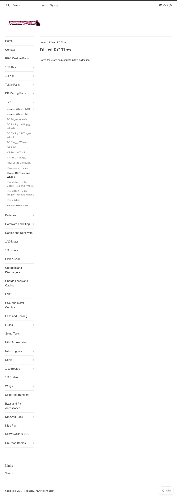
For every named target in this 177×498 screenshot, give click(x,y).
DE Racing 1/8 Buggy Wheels (18, 126)
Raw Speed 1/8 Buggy (19, 163)
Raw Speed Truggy (17, 168)
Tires (19, 102)
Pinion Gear (12, 259)
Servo (19, 359)
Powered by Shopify (44, 491)
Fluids (19, 324)
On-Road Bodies (19, 443)
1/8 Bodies (11, 377)
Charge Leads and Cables (16, 283)
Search (9, 473)
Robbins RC (28, 491)
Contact (10, 49)
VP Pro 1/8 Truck (16, 152)
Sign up (54, 5)
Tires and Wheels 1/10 (19, 109)
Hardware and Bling (19, 224)
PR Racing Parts (19, 93)
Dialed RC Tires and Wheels (18, 175)
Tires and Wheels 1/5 (16, 205)
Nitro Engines (19, 351)
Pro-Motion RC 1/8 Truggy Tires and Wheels (20, 193)
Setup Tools (12, 333)
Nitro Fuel (11, 425)
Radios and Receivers (18, 232)
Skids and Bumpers (17, 394)
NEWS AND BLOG (17, 434)
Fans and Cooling (16, 316)
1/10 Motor (11, 241)
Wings (19, 386)
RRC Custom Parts (17, 58)
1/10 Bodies (19, 368)
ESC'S (9, 294)
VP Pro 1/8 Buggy (16, 157)
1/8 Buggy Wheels (17, 119)
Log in (43, 5)
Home (9, 40)
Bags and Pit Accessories (13, 406)
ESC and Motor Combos (14, 305)
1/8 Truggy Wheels (17, 142)
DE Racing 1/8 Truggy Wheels (19, 135)
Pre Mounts (13, 200)
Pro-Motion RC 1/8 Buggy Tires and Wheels (20, 184)
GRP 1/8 (11, 147)
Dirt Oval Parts (19, 416)
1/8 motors (11, 250)
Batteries (19, 215)
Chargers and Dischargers (13, 270)
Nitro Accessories (16, 342)
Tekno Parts (19, 84)
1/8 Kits (19, 75)
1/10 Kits (19, 67)
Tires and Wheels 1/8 (19, 114)
